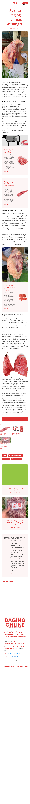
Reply (12, 573)
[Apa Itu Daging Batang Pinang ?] (5, 429)
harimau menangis (16, 458)
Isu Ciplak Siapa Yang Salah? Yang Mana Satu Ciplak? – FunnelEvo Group (14, 537)
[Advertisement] (15, 736)
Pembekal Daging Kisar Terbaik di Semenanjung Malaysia (4, 446)
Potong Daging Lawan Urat (16, 433)
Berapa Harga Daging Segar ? (15, 489)
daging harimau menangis (15, 455)
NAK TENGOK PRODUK (15, 419)
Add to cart (22, 160)
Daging (18, 28)
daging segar (6, 458)
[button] (11, 140)
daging (4, 455)
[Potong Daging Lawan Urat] (17, 429)
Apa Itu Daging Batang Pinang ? (4, 433)
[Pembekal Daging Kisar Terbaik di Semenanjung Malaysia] (5, 440)
